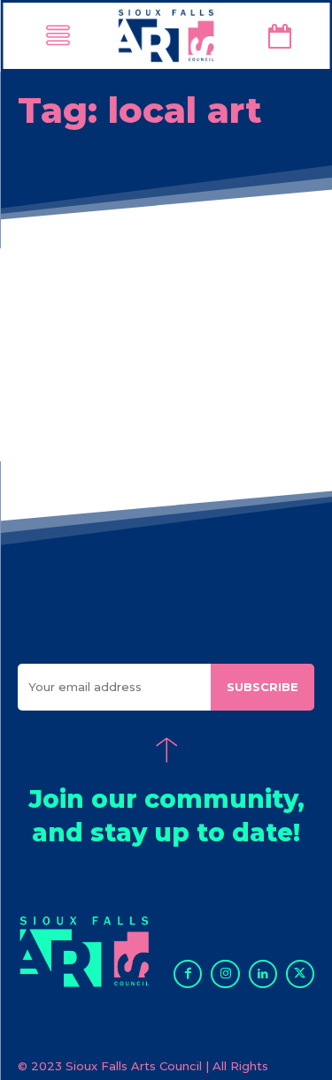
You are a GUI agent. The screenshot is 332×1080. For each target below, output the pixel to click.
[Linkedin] (263, 974)
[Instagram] (225, 974)
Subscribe (262, 687)
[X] (300, 974)
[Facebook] (188, 974)
